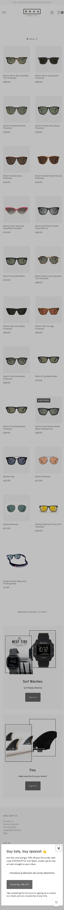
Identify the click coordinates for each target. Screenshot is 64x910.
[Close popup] (59, 848)
